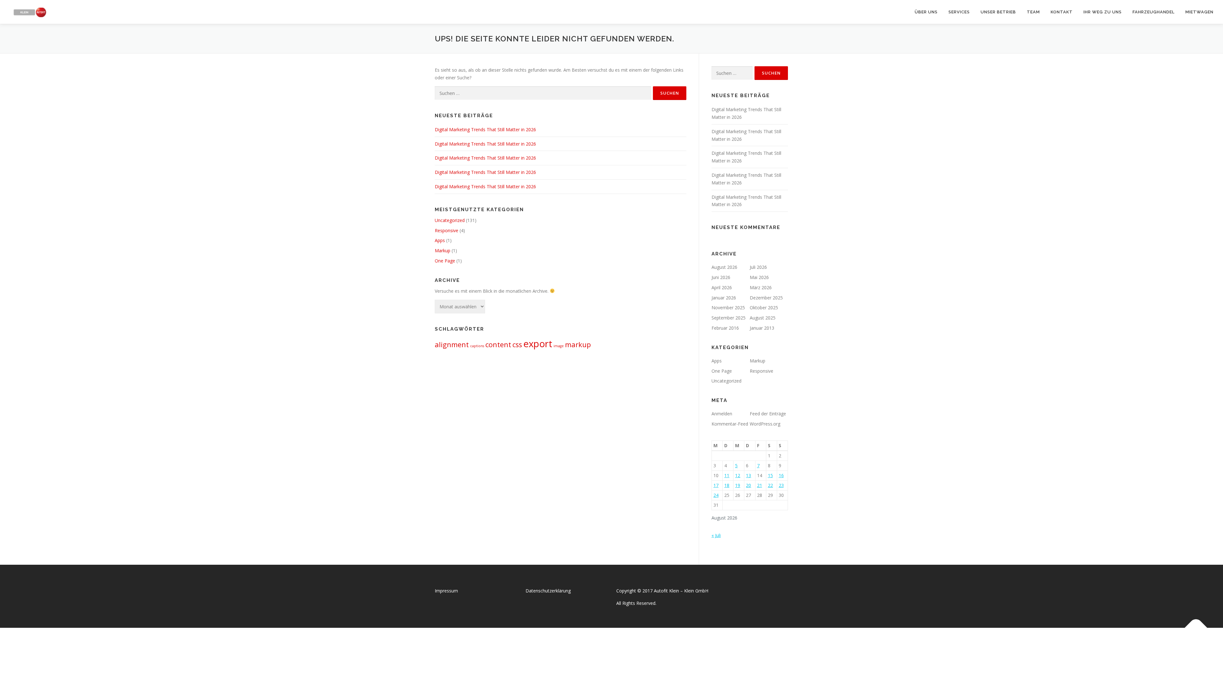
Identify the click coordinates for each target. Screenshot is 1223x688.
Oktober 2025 (764, 308)
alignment (452, 344)
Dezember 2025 (766, 298)
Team (1033, 12)
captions (477, 346)
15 (770, 475)
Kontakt (1062, 12)
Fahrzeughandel (1154, 12)
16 (781, 475)
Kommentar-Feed (730, 424)
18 (726, 485)
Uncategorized (450, 220)
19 (737, 485)
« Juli (716, 535)
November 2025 (728, 308)
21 (759, 485)
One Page (445, 261)
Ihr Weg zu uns (1103, 12)
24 (716, 495)
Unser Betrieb (998, 12)
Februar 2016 (725, 328)
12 (737, 475)
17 (716, 485)
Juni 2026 (721, 277)
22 (770, 485)
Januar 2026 (724, 298)
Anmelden (722, 414)
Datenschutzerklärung (548, 591)
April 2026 (722, 287)
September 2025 (729, 318)
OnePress (618, 643)
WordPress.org (765, 424)
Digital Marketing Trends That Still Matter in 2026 (485, 129)
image (559, 346)
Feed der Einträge (768, 414)
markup (578, 344)
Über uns (926, 12)
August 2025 (763, 318)
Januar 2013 (762, 328)
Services (959, 12)
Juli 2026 (758, 267)
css (517, 344)
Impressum (446, 591)
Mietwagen (1199, 12)
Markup (442, 250)
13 (748, 475)
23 (781, 485)
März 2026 (761, 287)
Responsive (446, 230)
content (498, 344)
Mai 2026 (759, 277)
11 (726, 475)
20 (748, 485)
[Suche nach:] (543, 93)
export (537, 343)
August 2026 (724, 267)
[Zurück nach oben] (1196, 627)
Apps (440, 240)
